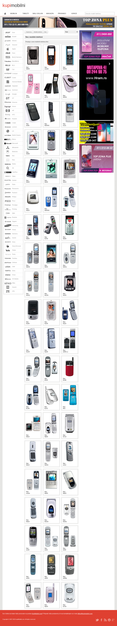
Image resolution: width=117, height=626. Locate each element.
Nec (45, 32)
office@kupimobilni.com (85, 613)
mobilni (18, 5)
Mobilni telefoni (38, 32)
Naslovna (29, 32)
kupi (7, 5)
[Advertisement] (72, 6)
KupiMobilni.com (37, 613)
